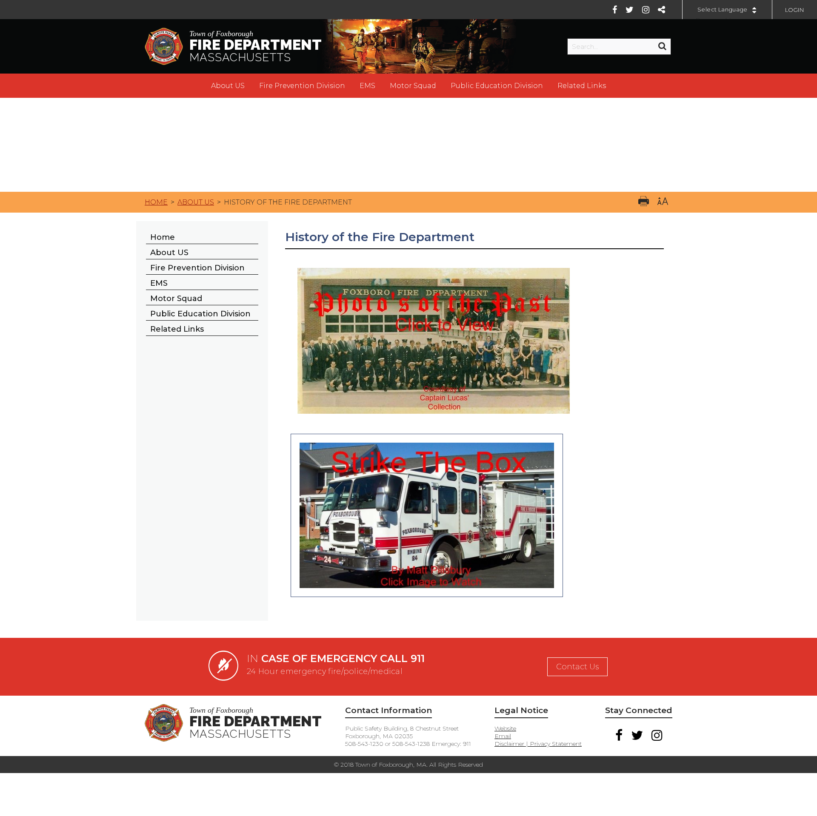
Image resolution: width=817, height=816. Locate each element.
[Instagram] (646, 10)
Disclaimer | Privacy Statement (538, 744)
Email (502, 736)
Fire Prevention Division (302, 86)
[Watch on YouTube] (427, 596)
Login (794, 9)
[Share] (661, 10)
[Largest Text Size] (662, 202)
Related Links (581, 86)
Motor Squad (413, 86)
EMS (367, 86)
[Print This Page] (643, 202)
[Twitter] (629, 10)
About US (228, 86)
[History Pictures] (433, 420)
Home (156, 202)
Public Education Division (497, 86)
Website (505, 728)
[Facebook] (614, 10)
